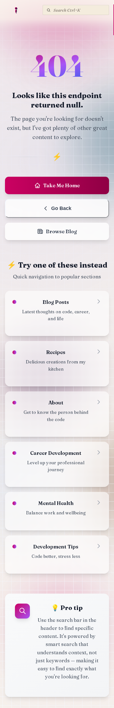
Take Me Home (61, 185)
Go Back (61, 208)
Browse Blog (61, 231)
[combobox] (76, 10)
